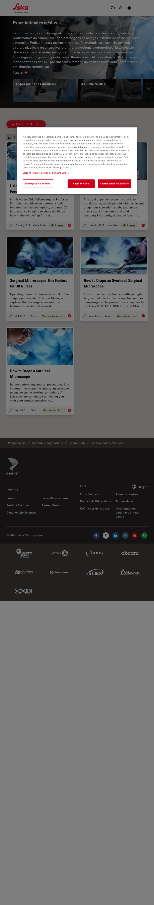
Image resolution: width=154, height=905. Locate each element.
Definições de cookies (38, 183)
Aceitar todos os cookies (114, 183)
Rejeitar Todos (81, 183)
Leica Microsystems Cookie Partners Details (46, 172)
